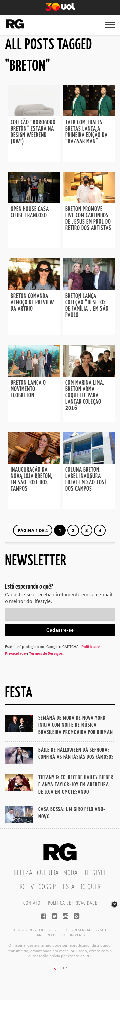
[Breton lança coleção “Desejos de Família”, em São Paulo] (89, 288)
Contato (31, 903)
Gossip (47, 887)
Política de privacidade (72, 903)
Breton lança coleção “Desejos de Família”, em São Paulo (87, 305)
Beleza (23, 873)
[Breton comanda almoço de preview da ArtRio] (34, 288)
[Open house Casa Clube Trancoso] (34, 201)
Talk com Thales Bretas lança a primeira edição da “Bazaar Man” (86, 132)
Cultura (48, 873)
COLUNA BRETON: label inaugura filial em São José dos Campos (86, 479)
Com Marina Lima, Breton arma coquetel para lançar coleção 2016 (85, 395)
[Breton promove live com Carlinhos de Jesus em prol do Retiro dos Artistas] (89, 201)
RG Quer (90, 887)
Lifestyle (94, 873)
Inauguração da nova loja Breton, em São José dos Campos (32, 479)
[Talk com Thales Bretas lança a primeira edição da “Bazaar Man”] (89, 114)
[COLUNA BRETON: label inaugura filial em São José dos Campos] (89, 461)
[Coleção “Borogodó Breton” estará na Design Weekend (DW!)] (34, 114)
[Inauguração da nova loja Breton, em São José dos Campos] (34, 461)
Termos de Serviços (46, 653)
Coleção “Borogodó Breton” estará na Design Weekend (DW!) (33, 132)
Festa (67, 887)
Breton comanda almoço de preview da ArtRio (32, 302)
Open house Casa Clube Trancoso (30, 212)
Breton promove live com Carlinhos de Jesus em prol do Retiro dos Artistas (88, 218)
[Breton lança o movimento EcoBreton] (34, 374)
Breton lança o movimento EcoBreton (28, 389)
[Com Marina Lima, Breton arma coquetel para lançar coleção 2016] (89, 374)
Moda (70, 873)
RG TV (27, 887)
